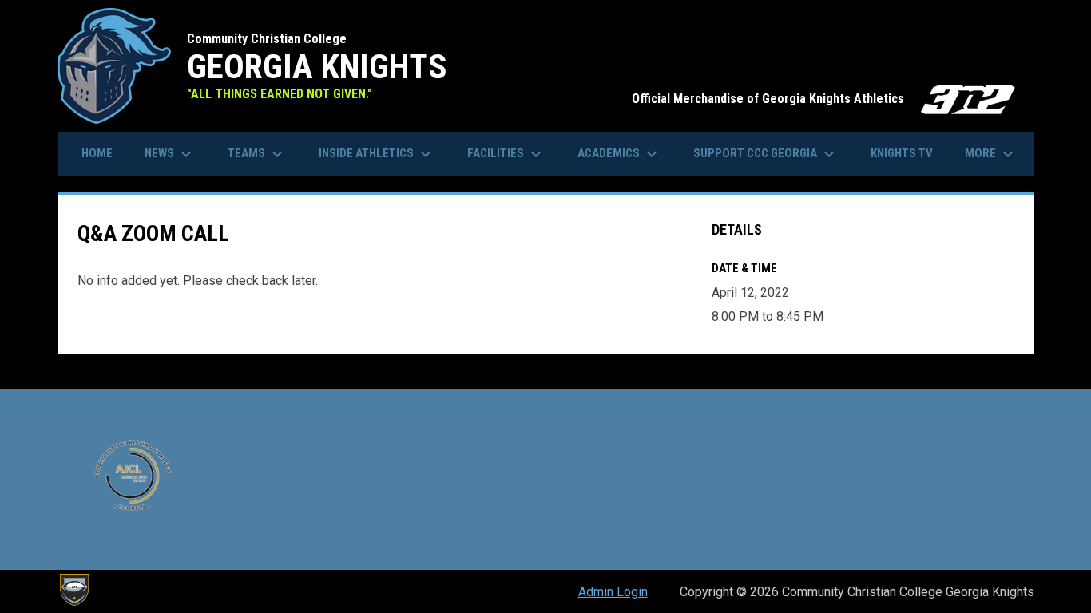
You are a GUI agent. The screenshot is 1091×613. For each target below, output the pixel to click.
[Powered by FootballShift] (73, 590)
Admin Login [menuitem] (613, 591)
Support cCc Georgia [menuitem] (766, 154)
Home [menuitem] (97, 153)
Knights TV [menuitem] (902, 153)
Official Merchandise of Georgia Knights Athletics (825, 98)
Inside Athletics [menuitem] (377, 154)
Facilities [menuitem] (506, 154)
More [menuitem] (991, 154)
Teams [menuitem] (257, 154)
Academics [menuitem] (619, 154)
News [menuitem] (170, 154)
